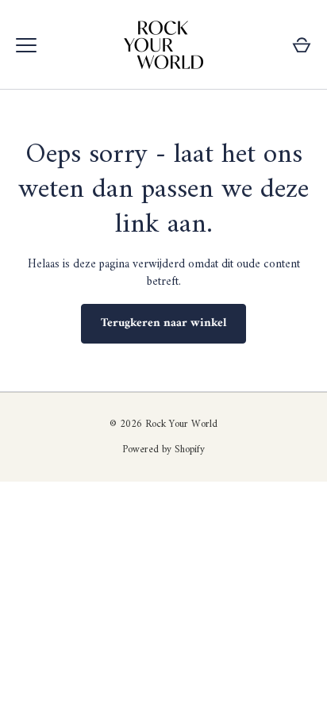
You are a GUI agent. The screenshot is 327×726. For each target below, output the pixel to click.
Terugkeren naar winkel (163, 323)
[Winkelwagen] (301, 45)
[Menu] (26, 45)
